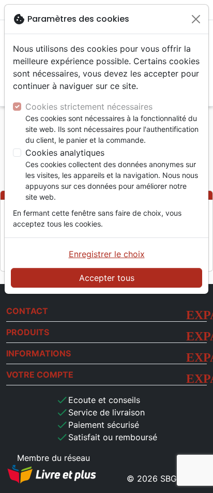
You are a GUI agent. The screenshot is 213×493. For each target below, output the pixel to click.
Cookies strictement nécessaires (89, 106)
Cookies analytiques (64, 152)
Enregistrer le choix (107, 254)
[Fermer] (196, 19)
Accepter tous (106, 278)
